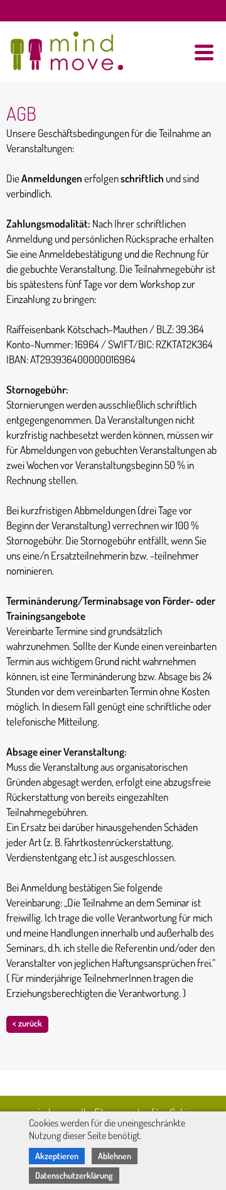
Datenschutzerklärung (74, 1175)
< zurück (27, 1023)
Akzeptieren (56, 1155)
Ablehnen (114, 1155)
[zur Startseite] (59, 46)
